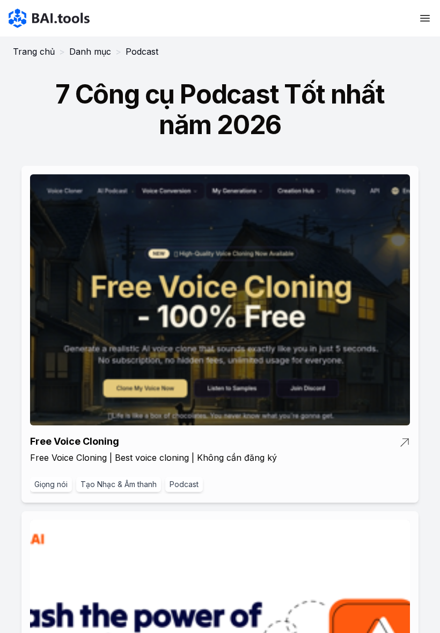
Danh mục (90, 51)
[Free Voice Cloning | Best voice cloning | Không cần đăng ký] (220, 299)
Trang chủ (34, 51)
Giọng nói (51, 484)
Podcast (184, 484)
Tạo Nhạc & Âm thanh (118, 484)
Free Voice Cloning (74, 441)
